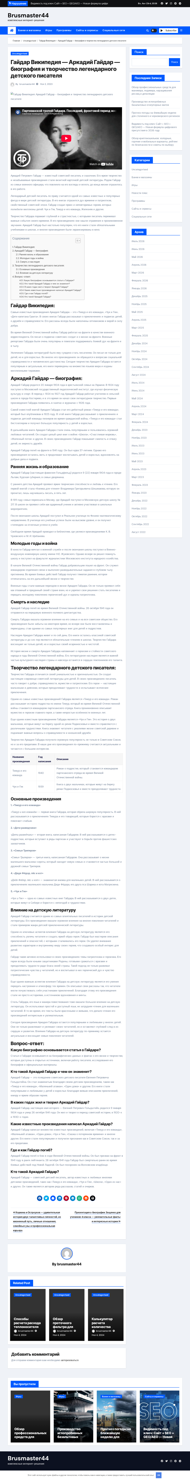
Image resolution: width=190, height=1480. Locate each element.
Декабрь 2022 (139, 500)
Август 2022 (138, 532)
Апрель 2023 (139, 469)
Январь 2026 (139, 288)
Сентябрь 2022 (140, 524)
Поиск (139, 52)
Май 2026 (137, 257)
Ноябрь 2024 (139, 351)
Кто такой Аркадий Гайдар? (37, 296)
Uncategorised (19, 53)
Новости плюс (140, 193)
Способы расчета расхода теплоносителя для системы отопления (27, 1327)
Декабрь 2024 (140, 343)
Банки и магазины (29, 30)
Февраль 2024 (140, 422)
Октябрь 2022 (139, 516)
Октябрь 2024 (139, 359)
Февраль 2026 (140, 280)
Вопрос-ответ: (23, 276)
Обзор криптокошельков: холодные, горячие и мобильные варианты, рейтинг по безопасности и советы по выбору (155, 141)
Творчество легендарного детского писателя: (39, 265)
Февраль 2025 (140, 335)
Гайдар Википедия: (24, 247)
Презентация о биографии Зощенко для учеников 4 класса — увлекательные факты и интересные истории (95, 1217)
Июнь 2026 (138, 249)
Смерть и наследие (30, 261)
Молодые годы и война (31, 258)
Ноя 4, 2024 (20, 1335)
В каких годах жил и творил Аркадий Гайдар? (46, 287)
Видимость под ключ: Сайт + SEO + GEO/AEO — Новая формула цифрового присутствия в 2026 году (154, 127)
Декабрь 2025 (140, 296)
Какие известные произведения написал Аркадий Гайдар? (52, 290)
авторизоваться (70, 1360)
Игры (48, 30)
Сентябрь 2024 (140, 367)
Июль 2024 (138, 382)
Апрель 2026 (139, 264)
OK (158, 1475)
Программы (64, 30)
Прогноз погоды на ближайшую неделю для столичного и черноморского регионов (156, 114)
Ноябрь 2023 (139, 437)
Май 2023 (137, 461)
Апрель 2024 (139, 406)
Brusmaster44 (28, 15)
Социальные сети (114, 30)
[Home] (12, 30)
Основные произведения (32, 269)
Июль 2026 (138, 241)
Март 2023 (138, 477)
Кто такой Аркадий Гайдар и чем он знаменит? (47, 283)
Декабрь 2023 (139, 429)
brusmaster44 (27, 84)
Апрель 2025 (139, 319)
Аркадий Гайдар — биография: (31, 250)
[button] (181, 30)
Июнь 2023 (138, 453)
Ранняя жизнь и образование (34, 254)
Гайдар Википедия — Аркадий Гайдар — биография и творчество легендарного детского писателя (65, 69)
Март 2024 (138, 414)
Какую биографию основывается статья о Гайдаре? (49, 280)
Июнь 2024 (138, 390)
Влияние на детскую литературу (36, 272)
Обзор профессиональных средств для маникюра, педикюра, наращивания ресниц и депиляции (154, 90)
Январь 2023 (139, 492)
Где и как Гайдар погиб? (36, 293)
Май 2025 (137, 312)
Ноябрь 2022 (139, 508)
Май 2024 (137, 398)
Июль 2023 (138, 445)
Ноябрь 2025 (139, 304)
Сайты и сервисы (87, 30)
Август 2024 (139, 374)
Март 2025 (138, 327)
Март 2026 (138, 272)
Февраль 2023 (140, 485)
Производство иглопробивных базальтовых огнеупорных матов (150, 103)
